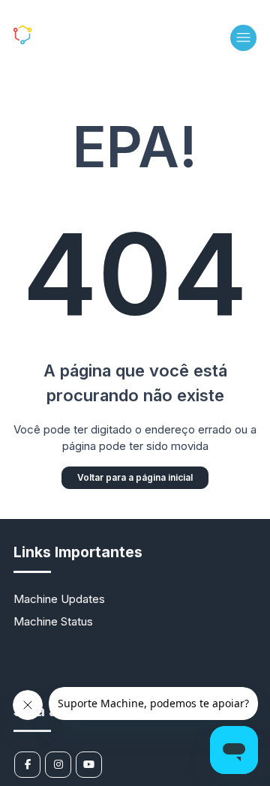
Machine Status (53, 621)
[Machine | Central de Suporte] (54, 40)
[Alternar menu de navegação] (243, 38)
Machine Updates (59, 599)
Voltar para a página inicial (135, 477)
